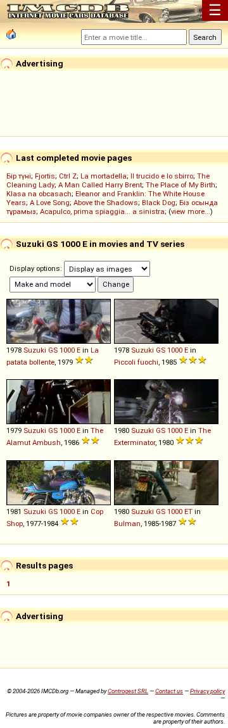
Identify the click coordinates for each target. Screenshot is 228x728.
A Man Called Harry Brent (100, 184)
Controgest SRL (128, 690)
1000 (67, 350)
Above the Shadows (105, 202)
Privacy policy (207, 690)
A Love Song (50, 202)
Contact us (169, 690)
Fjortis (45, 176)
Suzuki (34, 350)
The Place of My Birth (180, 184)
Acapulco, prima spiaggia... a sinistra (102, 211)
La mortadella (103, 176)
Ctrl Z (68, 176)
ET (188, 511)
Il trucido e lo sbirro (161, 176)
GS (53, 350)
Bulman (127, 523)
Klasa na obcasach (39, 193)
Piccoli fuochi (136, 362)
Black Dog (158, 202)
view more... (190, 211)
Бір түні (18, 176)
